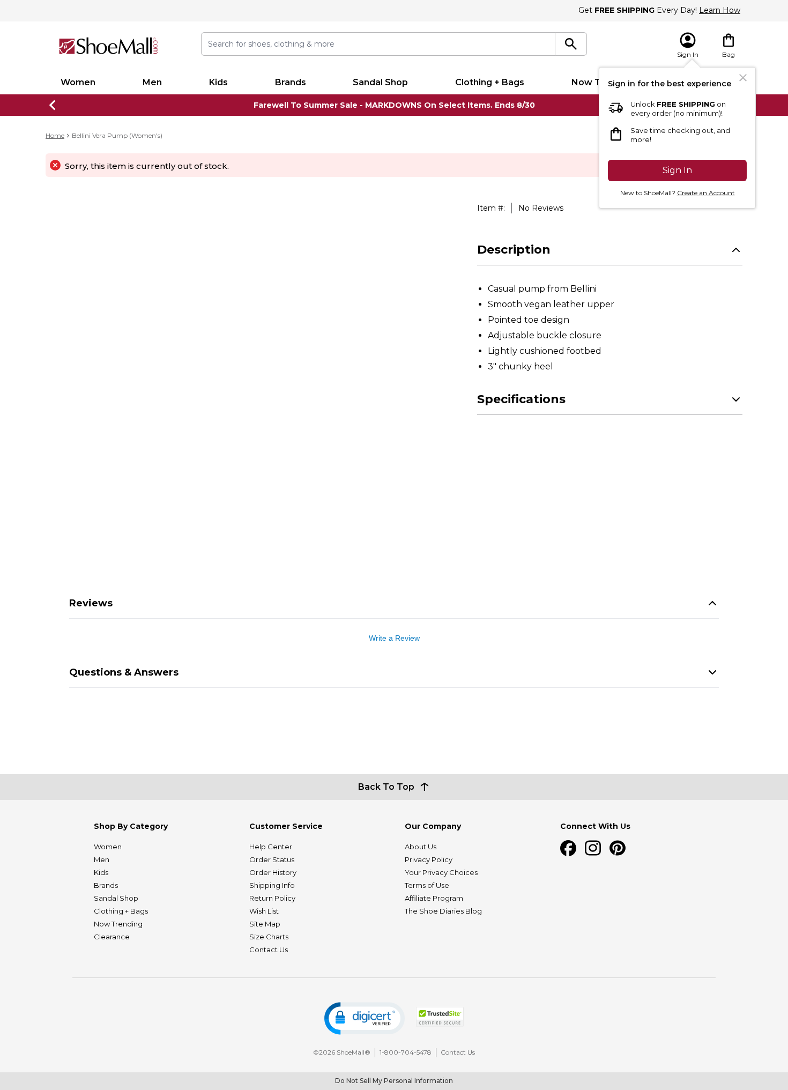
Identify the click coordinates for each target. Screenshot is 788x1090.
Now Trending (118, 924)
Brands (290, 82)
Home (55, 135)
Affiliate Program (434, 898)
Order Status (271, 859)
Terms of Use (427, 885)
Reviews (91, 603)
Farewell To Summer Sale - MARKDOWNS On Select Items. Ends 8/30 (394, 105)
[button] (364, 1018)
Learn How (719, 10)
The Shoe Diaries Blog (443, 911)
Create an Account (706, 193)
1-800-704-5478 (406, 1052)
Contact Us (268, 949)
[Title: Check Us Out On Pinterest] (617, 848)
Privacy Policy (428, 859)
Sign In (677, 170)
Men (152, 82)
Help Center (270, 846)
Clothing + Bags (489, 82)
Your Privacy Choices (441, 872)
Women (78, 82)
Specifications (521, 399)
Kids (218, 82)
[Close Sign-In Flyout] (743, 78)
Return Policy (272, 898)
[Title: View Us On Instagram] (593, 848)
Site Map (264, 924)
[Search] (571, 44)
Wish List (264, 911)
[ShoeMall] (108, 46)
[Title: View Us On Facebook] (568, 848)
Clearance (112, 936)
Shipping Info (272, 885)
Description (514, 249)
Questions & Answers (124, 672)
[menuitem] (78, 82)
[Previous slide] (53, 105)
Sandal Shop (380, 82)
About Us (420, 846)
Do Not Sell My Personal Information (394, 1081)
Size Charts (268, 936)
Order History (272, 872)
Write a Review (394, 638)
